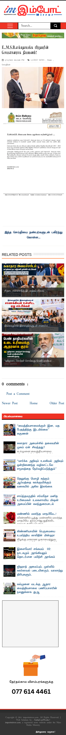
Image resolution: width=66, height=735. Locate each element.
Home (34, 403)
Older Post (57, 403)
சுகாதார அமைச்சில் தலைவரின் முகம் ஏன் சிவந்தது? (38, 445)
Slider (49, 60)
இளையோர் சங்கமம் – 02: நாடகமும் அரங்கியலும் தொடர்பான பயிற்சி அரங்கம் (36, 553)
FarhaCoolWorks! (42, 720)
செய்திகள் (6, 65)
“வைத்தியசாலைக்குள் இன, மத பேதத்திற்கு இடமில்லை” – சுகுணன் (38, 430)
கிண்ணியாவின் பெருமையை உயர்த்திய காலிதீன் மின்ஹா (36, 533)
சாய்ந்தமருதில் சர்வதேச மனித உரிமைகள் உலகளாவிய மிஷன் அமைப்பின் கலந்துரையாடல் (38, 500)
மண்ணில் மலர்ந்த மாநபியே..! (36, 514)
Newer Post (10, 403)
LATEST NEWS (37, 60)
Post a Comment (18, 394)
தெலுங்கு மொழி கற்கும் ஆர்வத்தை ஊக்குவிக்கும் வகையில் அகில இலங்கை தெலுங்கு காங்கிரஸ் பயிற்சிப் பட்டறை (29, 486)
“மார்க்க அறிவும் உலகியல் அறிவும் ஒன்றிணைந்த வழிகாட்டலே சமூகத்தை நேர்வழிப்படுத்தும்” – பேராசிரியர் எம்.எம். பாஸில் (40, 467)
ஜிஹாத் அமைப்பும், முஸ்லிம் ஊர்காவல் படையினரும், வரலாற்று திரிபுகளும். (40, 571)
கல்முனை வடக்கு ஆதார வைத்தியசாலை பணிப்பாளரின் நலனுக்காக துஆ (37, 588)
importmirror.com (13, 722)
